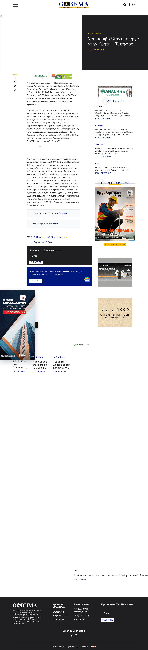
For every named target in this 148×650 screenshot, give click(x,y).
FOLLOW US (36, 281)
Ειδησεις (99, 107)
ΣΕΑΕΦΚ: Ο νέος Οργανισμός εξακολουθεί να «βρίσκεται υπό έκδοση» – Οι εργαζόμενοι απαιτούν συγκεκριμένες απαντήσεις (114, 113)
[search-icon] (125, 4)
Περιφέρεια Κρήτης (43, 242)
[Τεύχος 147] (115, 214)
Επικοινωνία (58, 612)
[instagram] (133, 4)
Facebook (63, 213)
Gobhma (38, 237)
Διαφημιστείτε (59, 615)
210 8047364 (80, 619)
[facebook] (129, 4)
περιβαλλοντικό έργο (54, 237)
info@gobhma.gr (81, 615)
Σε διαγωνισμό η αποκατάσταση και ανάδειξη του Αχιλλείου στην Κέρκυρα (112, 168)
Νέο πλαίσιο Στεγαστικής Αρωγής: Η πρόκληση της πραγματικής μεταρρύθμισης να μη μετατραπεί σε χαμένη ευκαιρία (114, 132)
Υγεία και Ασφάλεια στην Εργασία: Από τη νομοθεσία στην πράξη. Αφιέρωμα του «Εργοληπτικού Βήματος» (114, 151)
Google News (64, 271)
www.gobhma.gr (19, 610)
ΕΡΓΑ (97, 163)
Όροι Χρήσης (58, 619)
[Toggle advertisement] (36, 325)
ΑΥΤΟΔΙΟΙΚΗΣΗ (94, 33)
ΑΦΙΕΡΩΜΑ (99, 145)
